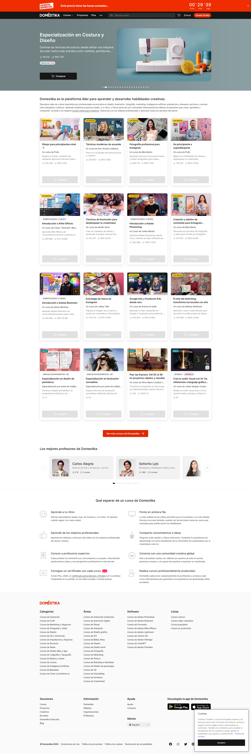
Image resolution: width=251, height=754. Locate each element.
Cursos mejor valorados (182, 620)
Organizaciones (91, 712)
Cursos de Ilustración (50, 617)
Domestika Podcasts (49, 719)
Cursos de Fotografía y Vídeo (53, 628)
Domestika (89, 704)
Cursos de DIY (90, 636)
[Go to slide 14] (134, 87)
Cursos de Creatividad (94, 681)
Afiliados (88, 708)
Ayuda (130, 704)
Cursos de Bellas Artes (94, 639)
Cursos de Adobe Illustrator (140, 620)
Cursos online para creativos (85, 110)
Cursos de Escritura (49, 643)
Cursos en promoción (181, 628)
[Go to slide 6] (115, 87)
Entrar (187, 15)
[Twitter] (186, 744)
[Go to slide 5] (113, 87)
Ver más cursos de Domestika (122, 433)
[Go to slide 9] (122, 87)
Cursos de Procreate (137, 624)
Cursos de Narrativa (93, 677)
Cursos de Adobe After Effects (141, 628)
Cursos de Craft (47, 620)
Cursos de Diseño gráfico (95, 632)
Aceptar (221, 743)
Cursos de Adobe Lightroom (140, 632)
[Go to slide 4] (111, 87)
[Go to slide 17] (141, 87)
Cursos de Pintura (92, 658)
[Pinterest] (193, 744)
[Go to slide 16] (138, 87)
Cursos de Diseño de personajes (99, 666)
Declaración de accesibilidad (138, 744)
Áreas (87, 611)
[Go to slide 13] (131, 87)
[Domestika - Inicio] (50, 15)
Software (133, 611)
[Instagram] (178, 744)
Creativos (44, 712)
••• (100, 15)
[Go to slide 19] (145, 87)
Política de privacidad (92, 744)
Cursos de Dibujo (92, 624)
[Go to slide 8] (120, 87)
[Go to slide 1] (102, 87)
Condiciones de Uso (70, 744)
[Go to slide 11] (127, 87)
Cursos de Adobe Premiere (140, 647)
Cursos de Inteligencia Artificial (54, 666)
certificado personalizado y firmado (89, 576)
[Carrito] (178, 15)
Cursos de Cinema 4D (137, 636)
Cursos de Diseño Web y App (53, 651)
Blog (42, 723)
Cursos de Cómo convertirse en (55, 673)
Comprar (64, 76)
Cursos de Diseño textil (94, 647)
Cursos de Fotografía (93, 651)
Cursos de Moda (47, 647)
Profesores (89, 715)
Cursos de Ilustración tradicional (99, 617)
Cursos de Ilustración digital (97, 620)
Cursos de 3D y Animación (52, 636)
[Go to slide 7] (118, 87)
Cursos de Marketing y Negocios (55, 624)
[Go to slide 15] (136, 87)
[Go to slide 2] (106, 87)
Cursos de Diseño (48, 632)
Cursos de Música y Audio (52, 658)
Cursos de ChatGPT (136, 643)
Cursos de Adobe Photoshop (140, 617)
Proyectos (82, 15)
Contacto (131, 708)
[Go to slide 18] (143, 87)
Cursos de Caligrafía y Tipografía (55, 654)
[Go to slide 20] (148, 87)
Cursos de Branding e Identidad (99, 662)
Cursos (67, 15)
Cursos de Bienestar (49, 670)
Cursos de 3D (90, 670)
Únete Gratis (202, 15)
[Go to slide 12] (129, 87)
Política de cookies (114, 744)
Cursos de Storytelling (94, 673)
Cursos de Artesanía (93, 628)
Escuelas (44, 715)
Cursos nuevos (178, 617)
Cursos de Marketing (93, 654)
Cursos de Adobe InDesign (140, 639)
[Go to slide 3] (108, 87)
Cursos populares (179, 624)
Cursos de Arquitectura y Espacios (56, 639)
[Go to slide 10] (125, 87)
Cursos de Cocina (48, 662)
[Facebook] (170, 744)
